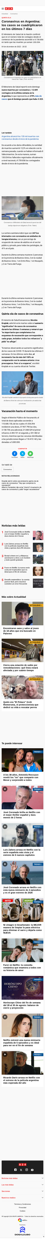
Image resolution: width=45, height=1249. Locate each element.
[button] (14, 453)
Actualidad (5, 14)
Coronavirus (14, 14)
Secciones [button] (6, 1191)
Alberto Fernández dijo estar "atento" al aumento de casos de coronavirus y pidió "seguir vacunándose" (21, 488)
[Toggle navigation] (3, 8)
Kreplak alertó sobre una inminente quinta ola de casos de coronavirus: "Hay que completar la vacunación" (20, 483)
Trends (37, 752)
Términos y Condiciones (22, 1204)
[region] (22, 2)
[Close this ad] (43, 1236)
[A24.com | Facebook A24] (15, 1170)
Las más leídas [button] (8, 1185)
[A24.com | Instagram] (26, 1170)
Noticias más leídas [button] (10, 1178)
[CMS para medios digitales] (22, 1235)
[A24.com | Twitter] (21, 1170)
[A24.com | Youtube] (32, 1170)
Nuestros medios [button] (9, 1198)
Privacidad (22, 1207)
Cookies (22, 1211)
